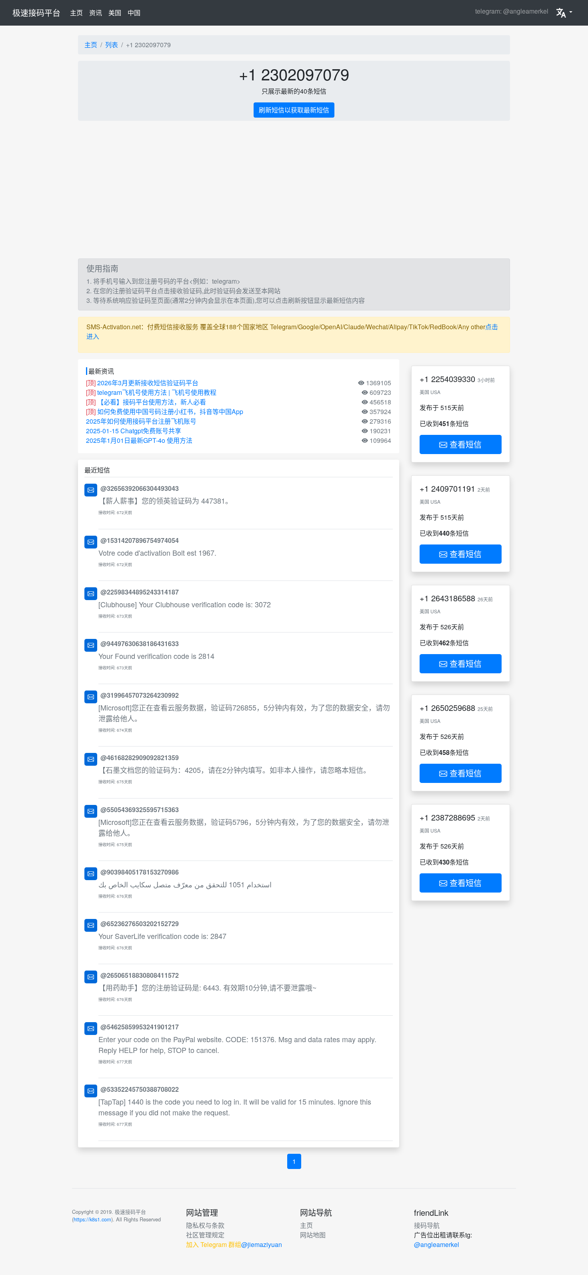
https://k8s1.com (92, 1219)
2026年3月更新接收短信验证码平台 (147, 382)
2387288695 (453, 817)
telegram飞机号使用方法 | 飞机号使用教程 (156, 392)
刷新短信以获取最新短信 (294, 109)
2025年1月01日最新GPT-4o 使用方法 (139, 440)
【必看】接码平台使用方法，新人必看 (151, 401)
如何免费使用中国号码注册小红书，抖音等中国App (170, 411)
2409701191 (453, 488)
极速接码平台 (36, 12)
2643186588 (453, 598)
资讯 (95, 12)
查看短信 (464, 444)
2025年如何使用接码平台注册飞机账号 (141, 421)
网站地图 (313, 1234)
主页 (78, 12)
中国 (134, 12)
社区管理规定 (205, 1234)
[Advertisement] (294, 190)
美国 (114, 12)
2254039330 (453, 378)
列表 (111, 44)
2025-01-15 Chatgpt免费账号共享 (133, 430)
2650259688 (453, 707)
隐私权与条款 (205, 1225)
